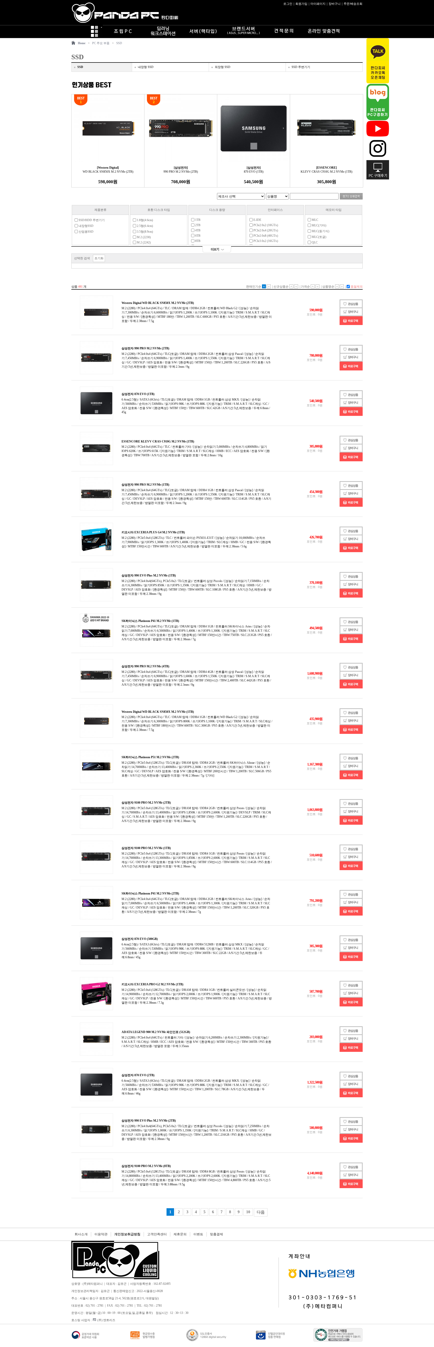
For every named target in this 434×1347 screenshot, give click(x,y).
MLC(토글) (318, 237)
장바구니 (335, 4)
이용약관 (100, 1234)
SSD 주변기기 (301, 67)
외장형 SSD (222, 67)
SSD (119, 43)
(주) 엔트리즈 (106, 1320)
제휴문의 (180, 1234)
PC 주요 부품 (101, 43)
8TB (197, 241)
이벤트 (198, 1234)
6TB (197, 235)
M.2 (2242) (143, 242)
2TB (197, 225)
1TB (197, 220)
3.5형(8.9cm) (144, 231)
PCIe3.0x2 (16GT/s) (265, 241)
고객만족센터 (157, 1234)
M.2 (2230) (143, 237)
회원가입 (301, 4)
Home (81, 43)
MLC (314, 220)
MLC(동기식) (320, 231)
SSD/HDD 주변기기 (91, 220)
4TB (197, 230)
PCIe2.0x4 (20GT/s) (265, 230)
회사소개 (81, 1234)
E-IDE (257, 220)
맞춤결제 (216, 1234)
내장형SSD (85, 226)
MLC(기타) (318, 225)
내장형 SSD (145, 67)
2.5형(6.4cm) (144, 226)
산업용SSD (85, 231)
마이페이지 (317, 4)
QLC (314, 242)
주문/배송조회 (353, 4)
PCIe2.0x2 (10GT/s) (265, 225)
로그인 (287, 4)
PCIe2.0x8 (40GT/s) (265, 235)
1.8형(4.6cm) (144, 220)
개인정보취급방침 (127, 1234)
